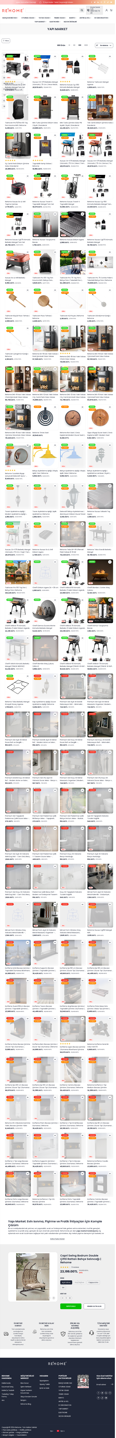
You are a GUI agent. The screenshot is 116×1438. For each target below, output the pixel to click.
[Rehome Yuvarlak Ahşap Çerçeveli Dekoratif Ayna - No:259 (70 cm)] (18, 455)
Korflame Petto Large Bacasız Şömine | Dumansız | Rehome (16, 1200)
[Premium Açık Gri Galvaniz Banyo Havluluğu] (100, 838)
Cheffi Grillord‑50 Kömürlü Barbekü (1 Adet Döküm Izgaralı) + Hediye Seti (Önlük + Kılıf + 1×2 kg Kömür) (72, 588)
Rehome (18, 1427)
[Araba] (111, 10)
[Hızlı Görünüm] (27, 56)
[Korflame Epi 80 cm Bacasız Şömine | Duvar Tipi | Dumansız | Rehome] (100, 1107)
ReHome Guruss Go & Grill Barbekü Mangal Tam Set (15, 86)
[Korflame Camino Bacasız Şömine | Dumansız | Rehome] (73, 1069)
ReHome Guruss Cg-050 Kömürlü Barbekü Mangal (70, 86)
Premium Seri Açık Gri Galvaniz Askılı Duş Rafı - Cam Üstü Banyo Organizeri (18, 855)
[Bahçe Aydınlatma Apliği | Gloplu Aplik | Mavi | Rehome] (73, 455)
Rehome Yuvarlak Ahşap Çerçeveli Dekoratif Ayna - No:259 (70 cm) (15, 474)
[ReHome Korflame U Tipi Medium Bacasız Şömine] (100, 1069)
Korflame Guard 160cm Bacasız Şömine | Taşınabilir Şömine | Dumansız (17, 1007)
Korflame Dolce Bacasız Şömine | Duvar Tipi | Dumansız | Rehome (17, 1045)
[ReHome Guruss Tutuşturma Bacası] (45, 224)
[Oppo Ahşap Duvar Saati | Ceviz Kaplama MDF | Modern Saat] (100, 417)
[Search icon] (81, 10)
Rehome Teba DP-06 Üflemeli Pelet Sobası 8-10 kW (71, 550)
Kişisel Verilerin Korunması (26, 1391)
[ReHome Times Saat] (45, 417)
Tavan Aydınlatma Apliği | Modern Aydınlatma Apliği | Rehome (15, 512)
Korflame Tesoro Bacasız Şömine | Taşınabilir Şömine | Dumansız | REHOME (44, 1007)
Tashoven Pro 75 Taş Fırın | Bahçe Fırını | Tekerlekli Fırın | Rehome (71, 279)
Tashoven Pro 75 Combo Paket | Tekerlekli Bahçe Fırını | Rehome (100, 279)
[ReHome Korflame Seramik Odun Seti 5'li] (100, 1029)
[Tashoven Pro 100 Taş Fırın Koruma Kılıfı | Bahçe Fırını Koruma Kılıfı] (45, 262)
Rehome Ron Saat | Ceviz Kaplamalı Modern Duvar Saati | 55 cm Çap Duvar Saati (72, 433)
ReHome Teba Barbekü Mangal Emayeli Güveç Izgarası (17, 703)
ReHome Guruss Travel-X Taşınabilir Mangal (70, 203)
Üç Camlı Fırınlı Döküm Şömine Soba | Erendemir (17, 164)
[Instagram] (101, 2)
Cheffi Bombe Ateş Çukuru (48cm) (43, 664)
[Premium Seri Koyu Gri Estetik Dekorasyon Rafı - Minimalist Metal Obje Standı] (100, 724)
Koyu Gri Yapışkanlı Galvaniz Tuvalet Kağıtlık (71, 893)
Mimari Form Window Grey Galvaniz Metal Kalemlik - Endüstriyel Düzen (15, 931)
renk (62, 1278)
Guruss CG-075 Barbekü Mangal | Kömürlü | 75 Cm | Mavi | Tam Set (72, 162)
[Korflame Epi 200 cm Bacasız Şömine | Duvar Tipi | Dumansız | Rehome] (18, 1069)
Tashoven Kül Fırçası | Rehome (72, 316)
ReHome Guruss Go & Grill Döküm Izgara (43, 550)
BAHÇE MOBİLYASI (9, 18)
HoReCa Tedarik (8, 1390)
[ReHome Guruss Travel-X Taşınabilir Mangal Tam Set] (45, 186)
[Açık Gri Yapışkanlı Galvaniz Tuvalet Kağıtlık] (100, 800)
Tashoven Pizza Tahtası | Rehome (42, 317)
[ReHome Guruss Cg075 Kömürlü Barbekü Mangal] (100, 224)
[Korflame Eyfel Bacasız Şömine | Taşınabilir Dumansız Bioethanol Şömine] (18, 953)
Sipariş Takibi (45, 1384)
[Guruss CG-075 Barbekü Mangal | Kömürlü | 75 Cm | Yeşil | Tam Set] (18, 534)
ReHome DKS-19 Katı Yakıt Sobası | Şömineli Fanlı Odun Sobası (100, 355)
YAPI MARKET (40, 22)
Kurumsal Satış (7, 1387)
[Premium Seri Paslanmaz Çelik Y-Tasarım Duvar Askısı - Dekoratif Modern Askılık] (45, 838)
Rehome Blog (26, 1404)
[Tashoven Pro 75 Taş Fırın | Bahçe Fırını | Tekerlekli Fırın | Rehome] (73, 262)
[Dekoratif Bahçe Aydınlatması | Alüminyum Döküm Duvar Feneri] (73, 496)
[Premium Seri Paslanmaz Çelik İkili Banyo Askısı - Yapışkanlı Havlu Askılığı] (45, 800)
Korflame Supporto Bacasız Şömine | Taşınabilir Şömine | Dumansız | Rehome (44, 969)
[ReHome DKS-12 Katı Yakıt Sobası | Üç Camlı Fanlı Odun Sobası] (45, 379)
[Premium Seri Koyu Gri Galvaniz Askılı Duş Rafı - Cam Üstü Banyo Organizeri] (18, 876)
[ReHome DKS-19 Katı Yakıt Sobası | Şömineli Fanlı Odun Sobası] (100, 338)
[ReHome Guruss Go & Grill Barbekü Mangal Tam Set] (18, 66)
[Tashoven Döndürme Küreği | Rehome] (100, 300)
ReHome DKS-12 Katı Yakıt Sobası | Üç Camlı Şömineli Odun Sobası (73, 395)
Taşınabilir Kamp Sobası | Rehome (42, 164)
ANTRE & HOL (85, 18)
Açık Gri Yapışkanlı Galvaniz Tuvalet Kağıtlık (98, 817)
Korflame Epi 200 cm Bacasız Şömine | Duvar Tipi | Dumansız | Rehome (17, 1086)
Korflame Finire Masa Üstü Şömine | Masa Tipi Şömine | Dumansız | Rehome (98, 1007)
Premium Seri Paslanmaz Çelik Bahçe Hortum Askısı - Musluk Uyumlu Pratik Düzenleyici (72, 817)
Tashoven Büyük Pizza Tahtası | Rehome (17, 317)
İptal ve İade (44, 1388)
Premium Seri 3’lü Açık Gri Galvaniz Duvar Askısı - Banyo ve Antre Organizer (45, 779)
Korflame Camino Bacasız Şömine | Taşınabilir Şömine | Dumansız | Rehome (98, 1200)
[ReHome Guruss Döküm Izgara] (73, 224)
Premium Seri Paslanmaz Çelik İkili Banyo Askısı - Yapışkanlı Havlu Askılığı (44, 817)
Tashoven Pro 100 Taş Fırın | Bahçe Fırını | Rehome (16, 588)
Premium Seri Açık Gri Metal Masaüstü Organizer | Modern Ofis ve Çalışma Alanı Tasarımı (99, 703)
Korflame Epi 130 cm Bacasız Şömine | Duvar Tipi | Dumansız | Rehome (100, 969)
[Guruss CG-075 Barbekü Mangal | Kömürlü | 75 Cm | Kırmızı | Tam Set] (100, 145)
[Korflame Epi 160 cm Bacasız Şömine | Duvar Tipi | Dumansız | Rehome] (73, 953)
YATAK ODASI (44, 18)
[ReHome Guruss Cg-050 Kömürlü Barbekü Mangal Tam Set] (100, 186)
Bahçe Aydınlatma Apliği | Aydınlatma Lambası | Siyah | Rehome (98, 472)
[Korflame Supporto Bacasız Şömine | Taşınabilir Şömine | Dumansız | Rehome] (45, 953)
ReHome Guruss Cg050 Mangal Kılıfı (99, 931)
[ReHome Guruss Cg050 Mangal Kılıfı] (100, 915)
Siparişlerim (44, 1381)
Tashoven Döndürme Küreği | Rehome (98, 317)
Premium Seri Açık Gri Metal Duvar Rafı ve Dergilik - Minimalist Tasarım (16, 741)
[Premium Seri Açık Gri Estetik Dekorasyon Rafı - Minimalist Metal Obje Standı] (73, 686)
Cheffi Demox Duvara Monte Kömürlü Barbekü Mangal (44, 626)
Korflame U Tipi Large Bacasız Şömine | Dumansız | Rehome (16, 1162)
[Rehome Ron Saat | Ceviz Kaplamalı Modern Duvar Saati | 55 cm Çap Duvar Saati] (73, 417)
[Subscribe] (112, 1385)
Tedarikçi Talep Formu (8, 1395)
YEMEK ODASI (59, 18)
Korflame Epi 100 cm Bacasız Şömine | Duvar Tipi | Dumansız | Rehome (45, 1086)
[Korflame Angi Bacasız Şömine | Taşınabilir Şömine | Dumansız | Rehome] (73, 991)
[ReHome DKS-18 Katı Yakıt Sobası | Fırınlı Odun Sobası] (73, 338)
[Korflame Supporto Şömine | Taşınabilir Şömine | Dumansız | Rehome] (45, 1146)
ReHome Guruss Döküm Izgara (72, 239)
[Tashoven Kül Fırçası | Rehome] (73, 300)
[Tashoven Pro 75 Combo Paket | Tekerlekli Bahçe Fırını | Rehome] (100, 262)
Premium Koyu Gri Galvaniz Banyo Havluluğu (70, 855)
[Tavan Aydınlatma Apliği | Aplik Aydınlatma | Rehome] (45, 496)
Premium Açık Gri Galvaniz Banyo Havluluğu (97, 855)
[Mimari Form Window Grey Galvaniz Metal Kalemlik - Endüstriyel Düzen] (18, 915)
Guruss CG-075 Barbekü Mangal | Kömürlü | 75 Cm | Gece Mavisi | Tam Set (45, 83)
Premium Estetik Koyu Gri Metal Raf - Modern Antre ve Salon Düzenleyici (17, 779)
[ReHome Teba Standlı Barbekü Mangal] (100, 534)
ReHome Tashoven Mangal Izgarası (98, 83)
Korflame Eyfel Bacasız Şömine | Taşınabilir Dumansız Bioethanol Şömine (17, 969)
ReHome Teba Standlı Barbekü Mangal (99, 550)
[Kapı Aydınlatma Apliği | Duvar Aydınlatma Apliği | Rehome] (45, 686)
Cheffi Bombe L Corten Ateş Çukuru (98, 588)
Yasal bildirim (22, 1435)
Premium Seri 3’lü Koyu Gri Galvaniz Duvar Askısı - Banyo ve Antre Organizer (100, 779)
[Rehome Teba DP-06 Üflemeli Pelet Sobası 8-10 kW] (73, 534)
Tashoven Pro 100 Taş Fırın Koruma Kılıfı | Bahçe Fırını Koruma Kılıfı (43, 279)
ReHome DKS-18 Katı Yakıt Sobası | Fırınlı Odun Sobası (73, 357)
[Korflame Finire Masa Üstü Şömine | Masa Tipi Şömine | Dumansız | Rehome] (100, 991)
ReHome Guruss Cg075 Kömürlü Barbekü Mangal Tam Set (17, 240)
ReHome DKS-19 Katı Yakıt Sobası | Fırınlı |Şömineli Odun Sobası (18, 395)
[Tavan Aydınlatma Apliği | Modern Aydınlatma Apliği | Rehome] (18, 496)
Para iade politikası (10, 1430)
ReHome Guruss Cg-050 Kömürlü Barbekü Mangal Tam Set (99, 203)
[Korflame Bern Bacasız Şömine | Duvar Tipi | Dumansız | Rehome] (45, 1029)
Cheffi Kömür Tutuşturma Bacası (97, 626)
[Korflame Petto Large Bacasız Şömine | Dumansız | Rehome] (18, 1184)
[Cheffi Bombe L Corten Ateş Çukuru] (100, 572)
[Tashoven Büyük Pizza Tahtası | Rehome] (18, 300)
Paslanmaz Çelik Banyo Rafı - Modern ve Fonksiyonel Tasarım (45, 893)
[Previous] (49, 1297)
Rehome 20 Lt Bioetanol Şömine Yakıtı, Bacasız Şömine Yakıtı (17, 1124)
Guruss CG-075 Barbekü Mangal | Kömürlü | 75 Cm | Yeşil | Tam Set (17, 550)
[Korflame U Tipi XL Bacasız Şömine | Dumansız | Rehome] (73, 1146)
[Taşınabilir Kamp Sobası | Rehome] (45, 145)
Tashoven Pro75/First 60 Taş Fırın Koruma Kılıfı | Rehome (16, 124)
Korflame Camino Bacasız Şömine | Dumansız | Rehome (71, 1086)
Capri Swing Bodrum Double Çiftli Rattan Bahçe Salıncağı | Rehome (80, 1259)
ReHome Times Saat (41, 432)
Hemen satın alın (94, 1306)
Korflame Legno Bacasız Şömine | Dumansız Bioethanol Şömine (72, 1048)
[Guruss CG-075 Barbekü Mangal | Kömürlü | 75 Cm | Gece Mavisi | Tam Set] (45, 66)
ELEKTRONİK (54, 22)
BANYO (72, 18)
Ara (3, 1400)
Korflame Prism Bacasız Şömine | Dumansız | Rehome (45, 1124)
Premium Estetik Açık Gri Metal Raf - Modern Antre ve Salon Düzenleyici (44, 741)
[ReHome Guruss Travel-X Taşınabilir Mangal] (73, 186)
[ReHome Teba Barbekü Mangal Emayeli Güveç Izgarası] (18, 686)
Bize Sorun (25, 1383)
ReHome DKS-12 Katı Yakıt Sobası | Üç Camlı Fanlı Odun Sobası (45, 395)
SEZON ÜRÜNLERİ (70, 22)
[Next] (53, 1297)
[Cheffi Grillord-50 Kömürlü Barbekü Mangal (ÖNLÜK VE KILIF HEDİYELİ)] (73, 648)
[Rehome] (13, 10)
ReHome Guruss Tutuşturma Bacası (44, 240)
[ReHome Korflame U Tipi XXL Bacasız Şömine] (45, 1184)
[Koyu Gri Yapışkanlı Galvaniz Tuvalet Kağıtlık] (73, 876)
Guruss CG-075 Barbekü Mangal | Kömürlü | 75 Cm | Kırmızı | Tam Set (100, 162)
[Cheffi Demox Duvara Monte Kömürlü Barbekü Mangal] (45, 610)
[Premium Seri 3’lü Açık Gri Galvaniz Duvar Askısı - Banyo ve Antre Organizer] (45, 762)
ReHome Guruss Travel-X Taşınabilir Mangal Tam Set (43, 203)
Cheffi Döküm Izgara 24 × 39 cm (45, 587)
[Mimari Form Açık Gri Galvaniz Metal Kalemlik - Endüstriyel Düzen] (100, 876)
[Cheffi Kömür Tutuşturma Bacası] (100, 610)
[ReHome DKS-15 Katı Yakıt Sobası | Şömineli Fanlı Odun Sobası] (100, 379)
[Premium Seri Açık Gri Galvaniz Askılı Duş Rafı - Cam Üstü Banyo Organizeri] (18, 838)
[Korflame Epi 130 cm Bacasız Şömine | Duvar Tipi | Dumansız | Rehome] (100, 953)
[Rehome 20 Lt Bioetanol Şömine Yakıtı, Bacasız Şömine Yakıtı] (18, 1107)
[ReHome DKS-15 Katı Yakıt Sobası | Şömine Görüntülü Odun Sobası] (18, 417)
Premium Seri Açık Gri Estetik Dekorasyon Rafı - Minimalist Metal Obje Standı (71, 703)
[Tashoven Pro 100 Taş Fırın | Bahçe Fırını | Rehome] (18, 572)
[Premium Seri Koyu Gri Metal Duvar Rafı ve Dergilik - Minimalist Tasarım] (73, 724)
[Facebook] (91, 2)
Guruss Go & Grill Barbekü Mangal (15, 279)
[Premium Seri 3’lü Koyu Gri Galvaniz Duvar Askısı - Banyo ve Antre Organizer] (100, 762)
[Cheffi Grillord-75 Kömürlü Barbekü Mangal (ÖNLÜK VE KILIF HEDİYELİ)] (100, 648)
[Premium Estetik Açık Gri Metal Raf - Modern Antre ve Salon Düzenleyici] (45, 724)
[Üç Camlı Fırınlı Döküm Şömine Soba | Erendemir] (18, 145)
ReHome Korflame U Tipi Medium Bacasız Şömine (97, 1086)
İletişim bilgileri (8, 1435)
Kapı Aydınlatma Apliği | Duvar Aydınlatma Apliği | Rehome (44, 703)
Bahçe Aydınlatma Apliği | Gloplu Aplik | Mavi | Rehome (72, 472)
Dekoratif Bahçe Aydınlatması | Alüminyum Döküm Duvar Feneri (72, 512)
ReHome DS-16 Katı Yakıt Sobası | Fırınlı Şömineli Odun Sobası (45, 355)
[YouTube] (111, 2)
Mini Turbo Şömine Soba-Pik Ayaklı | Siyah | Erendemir (71, 124)
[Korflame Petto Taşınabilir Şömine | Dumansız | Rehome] (73, 1184)
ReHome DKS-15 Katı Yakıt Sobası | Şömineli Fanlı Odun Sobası (100, 395)
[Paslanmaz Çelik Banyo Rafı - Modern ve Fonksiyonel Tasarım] (45, 876)
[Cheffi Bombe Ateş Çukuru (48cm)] (45, 648)
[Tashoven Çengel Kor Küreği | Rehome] (18, 338)
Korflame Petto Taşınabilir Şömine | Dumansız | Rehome (71, 1200)
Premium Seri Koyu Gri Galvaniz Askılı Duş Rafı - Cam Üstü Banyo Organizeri (18, 893)
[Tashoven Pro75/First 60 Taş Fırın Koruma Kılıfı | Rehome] (18, 107)
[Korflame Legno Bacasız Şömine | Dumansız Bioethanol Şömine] (73, 1029)
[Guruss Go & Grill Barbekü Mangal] (18, 262)
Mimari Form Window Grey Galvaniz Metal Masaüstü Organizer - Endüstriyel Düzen (71, 931)
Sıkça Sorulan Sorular (29, 1396)
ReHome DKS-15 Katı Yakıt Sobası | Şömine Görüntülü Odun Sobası (18, 433)
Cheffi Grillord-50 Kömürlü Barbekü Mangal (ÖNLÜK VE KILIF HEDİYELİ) (72, 664)
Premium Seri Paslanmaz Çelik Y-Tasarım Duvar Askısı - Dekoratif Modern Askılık (44, 855)
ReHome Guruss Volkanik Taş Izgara (98, 512)
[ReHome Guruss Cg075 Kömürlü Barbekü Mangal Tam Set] (18, 224)
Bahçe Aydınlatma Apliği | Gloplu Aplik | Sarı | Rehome (45, 472)
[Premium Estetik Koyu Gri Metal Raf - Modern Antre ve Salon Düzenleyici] (18, 762)
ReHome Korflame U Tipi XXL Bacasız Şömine (44, 1200)
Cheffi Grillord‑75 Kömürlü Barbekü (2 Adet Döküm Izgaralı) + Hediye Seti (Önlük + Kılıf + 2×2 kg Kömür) (72, 626)
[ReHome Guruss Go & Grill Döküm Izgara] (45, 534)
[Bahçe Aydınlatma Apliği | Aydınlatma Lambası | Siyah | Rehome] (100, 455)
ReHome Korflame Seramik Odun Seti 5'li (98, 1045)
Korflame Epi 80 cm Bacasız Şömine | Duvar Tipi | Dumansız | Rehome (100, 1124)
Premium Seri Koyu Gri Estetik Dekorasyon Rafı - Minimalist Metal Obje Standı (98, 741)
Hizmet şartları (8, 1432)
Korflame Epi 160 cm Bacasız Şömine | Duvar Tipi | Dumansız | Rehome (72, 969)
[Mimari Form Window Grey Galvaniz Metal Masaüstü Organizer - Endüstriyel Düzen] (73, 915)
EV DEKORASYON (101, 18)
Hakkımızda (6, 1383)
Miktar (63, 1294)
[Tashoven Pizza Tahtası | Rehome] (45, 300)
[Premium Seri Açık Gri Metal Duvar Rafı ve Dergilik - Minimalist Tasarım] (18, 724)
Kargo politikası (22, 1432)
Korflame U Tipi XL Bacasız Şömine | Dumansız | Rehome (71, 1162)
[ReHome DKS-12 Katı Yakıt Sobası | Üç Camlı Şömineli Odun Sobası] (73, 379)
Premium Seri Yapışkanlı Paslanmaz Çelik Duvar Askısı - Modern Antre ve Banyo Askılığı (17, 817)
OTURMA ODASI (27, 18)
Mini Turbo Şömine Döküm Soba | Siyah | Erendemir (45, 124)
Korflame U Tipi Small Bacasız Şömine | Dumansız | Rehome (71, 1124)
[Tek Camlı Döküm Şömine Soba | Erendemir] (100, 107)
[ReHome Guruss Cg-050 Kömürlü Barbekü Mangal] (73, 66)
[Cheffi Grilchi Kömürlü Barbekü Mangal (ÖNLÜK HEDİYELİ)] (18, 648)
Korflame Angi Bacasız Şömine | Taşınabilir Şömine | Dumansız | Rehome (72, 1007)
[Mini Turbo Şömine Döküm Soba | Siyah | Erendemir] (45, 107)
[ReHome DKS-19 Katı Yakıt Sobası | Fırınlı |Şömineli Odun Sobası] (18, 379)
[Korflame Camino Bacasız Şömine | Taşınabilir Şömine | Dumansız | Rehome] (100, 1184)
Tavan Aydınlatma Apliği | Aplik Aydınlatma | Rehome (44, 512)
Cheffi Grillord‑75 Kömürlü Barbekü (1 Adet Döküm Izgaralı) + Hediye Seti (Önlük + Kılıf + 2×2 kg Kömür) (17, 626)
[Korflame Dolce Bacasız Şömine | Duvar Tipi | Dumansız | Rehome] (18, 1029)
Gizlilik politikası (25, 1430)
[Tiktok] (108, 2)
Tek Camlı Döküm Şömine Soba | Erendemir (100, 124)
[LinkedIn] (98, 2)
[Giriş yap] (107, 10)
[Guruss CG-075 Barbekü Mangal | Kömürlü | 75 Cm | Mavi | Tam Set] (73, 145)
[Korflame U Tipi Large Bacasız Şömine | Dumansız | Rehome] (18, 1146)
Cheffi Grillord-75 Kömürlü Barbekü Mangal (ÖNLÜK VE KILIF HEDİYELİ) (99, 664)
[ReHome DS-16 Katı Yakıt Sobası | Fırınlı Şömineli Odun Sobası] (45, 338)
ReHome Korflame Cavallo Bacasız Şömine (97, 1162)
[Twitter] (94, 2)
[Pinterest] (104, 2)
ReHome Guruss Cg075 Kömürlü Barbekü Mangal (100, 240)
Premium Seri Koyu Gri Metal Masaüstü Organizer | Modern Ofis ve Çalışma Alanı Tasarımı (72, 779)
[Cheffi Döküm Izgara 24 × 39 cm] (45, 572)
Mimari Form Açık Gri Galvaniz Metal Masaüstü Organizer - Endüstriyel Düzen (44, 931)
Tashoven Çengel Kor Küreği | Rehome (16, 355)
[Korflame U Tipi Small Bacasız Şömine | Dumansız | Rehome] (73, 1107)
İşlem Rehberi (26, 1387)
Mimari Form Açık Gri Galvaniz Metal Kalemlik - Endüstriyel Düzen (99, 893)
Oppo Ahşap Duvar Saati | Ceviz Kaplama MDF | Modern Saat (99, 433)
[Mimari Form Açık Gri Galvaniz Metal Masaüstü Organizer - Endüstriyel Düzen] (45, 915)
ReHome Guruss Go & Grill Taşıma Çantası (15, 203)
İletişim (23, 1400)
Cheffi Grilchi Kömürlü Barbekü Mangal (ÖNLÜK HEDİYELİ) (17, 664)
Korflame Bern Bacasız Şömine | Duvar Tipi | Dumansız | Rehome (45, 1045)
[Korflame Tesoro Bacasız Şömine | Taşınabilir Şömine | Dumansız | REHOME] (45, 991)
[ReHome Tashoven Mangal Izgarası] (100, 66)
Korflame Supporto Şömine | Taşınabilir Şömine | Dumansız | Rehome (45, 1162)
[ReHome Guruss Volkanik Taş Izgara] (100, 496)
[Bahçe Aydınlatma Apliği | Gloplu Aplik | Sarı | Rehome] (45, 455)
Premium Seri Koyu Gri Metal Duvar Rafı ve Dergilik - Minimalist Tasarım (71, 741)
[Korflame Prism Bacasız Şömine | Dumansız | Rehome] (45, 1107)
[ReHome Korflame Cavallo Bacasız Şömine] (100, 1146)
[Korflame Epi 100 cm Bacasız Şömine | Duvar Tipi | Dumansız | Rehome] (45, 1069)
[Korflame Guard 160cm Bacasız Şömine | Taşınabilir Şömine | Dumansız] (18, 991)
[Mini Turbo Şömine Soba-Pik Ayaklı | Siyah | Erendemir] (73, 107)
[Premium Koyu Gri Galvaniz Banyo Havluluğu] (73, 838)
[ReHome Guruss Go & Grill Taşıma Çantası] (18, 186)
